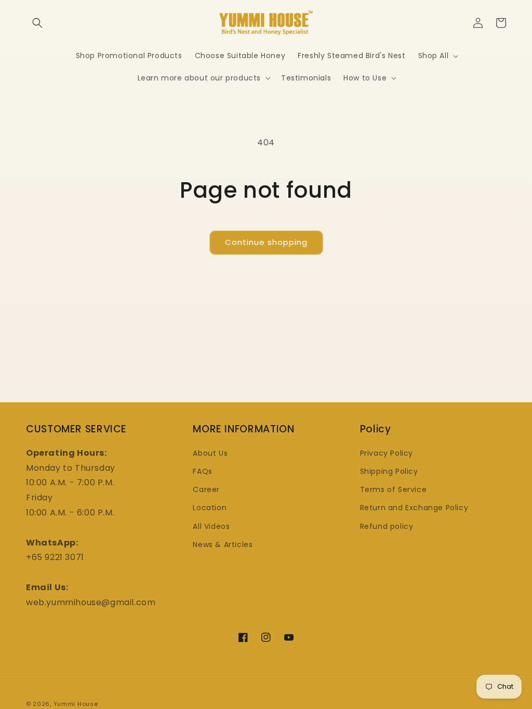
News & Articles (222, 544)
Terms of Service (393, 489)
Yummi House (76, 704)
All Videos (211, 526)
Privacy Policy (386, 453)
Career (206, 489)
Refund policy (387, 526)
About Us (210, 453)
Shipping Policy (389, 471)
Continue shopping (266, 242)
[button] (37, 22)
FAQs (202, 471)
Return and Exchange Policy (414, 507)
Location (210, 507)
